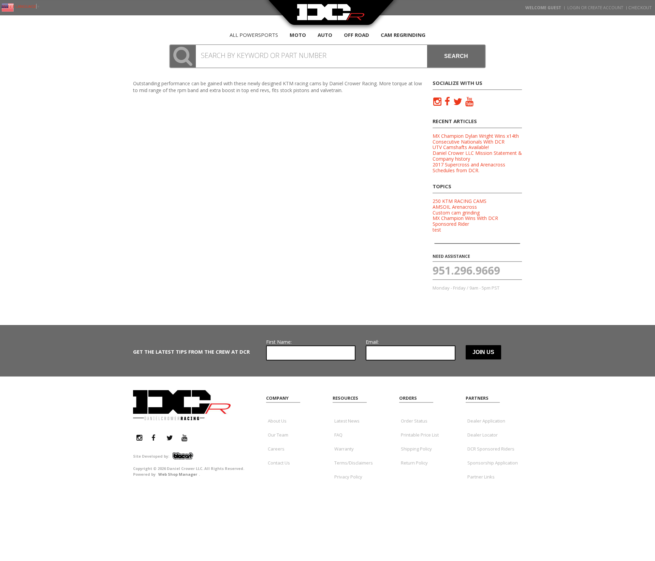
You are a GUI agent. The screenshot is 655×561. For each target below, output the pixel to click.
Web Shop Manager (177, 474)
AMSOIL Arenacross (455, 207)
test (437, 229)
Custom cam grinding (456, 212)
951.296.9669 (466, 270)
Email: (372, 342)
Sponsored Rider (451, 224)
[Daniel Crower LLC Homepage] (331, 16)
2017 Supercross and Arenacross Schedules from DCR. (469, 167)
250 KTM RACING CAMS (459, 201)
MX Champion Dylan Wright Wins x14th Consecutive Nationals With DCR (476, 139)
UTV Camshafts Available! (461, 147)
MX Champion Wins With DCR (465, 218)
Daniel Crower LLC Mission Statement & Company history (477, 156)
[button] (327, 56)
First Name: (279, 342)
